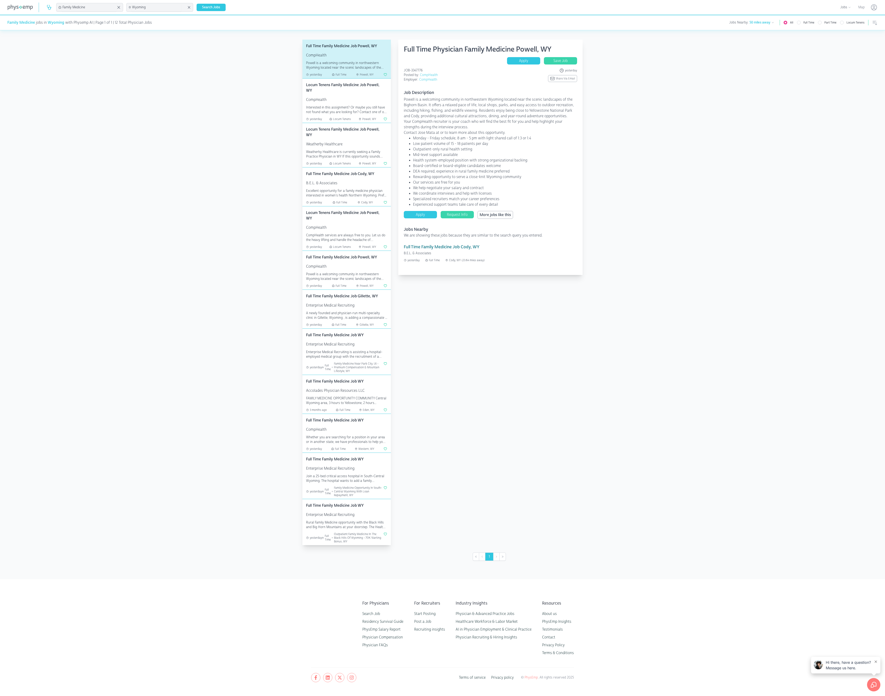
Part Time (830, 22)
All (791, 22)
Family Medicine (21, 22)
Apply (523, 60)
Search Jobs (211, 7)
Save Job (560, 60)
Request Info (457, 214)
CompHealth (429, 75)
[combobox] (89, 7)
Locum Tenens (855, 22)
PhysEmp (531, 677)
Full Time (808, 22)
